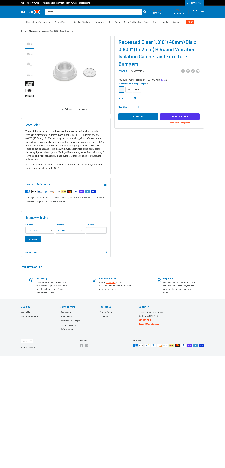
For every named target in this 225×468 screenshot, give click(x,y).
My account (176, 13)
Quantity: (122, 107)
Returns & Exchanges (70, 320)
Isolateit (122, 71)
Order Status (66, 316)
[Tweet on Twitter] (193, 71)
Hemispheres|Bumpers (36, 22)
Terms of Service (68, 324)
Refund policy (66, 329)
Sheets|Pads (60, 22)
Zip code (90, 224)
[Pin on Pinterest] (188, 71)
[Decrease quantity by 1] (131, 107)
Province (60, 224)
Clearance (177, 22)
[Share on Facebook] (183, 71)
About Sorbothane (29, 316)
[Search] (145, 12)
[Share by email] (198, 71)
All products (33, 31)
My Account (196, 3)
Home (23, 31)
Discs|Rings (114, 22)
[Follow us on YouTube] (86, 345)
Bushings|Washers (81, 22)
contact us (110, 282)
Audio (165, 22)
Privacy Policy (105, 312)
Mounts (98, 22)
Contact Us (104, 316)
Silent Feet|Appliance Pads (136, 22)
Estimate (33, 239)
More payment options (180, 122)
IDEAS (190, 22)
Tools (155, 22)
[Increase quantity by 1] (145, 107)
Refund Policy (31, 252)
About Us (25, 312)
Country (29, 224)
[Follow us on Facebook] (81, 345)
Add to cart (138, 116)
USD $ (25, 341)
